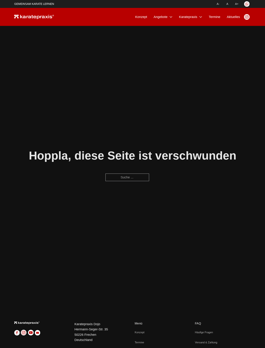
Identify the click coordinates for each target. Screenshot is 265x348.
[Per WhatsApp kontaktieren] (247, 4)
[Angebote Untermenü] (171, 17)
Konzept (141, 17)
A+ (236, 3)
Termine (214, 17)
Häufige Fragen (204, 332)
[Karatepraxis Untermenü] (200, 17)
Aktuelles (233, 17)
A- (218, 3)
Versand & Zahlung (206, 342)
